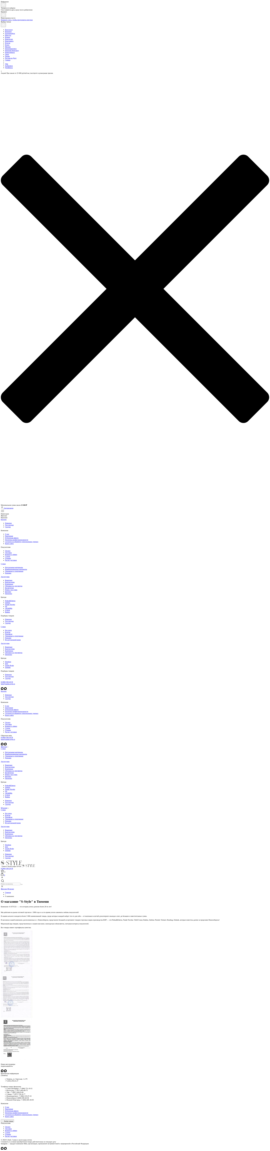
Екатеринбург (10, 33)
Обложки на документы (13, 586)
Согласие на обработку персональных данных (21, 542)
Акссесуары (5, 577)
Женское (4, 747)
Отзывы (8, 558)
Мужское (4, 808)
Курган (7, 43)
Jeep (6, 664)
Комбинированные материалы (16, 569)
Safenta (7, 603)
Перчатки (8, 593)
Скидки (8, 527)
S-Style (7, 610)
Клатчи (7, 632)
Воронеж (8, 31)
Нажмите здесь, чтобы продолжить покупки (17, 20)
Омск (7, 54)
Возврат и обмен (11, 554)
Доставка (8, 553)
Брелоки (8, 592)
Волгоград (9, 30)
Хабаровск (9, 66)
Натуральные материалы (14, 567)
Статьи (7, 556)
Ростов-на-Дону (11, 58)
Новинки (8, 523)
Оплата (7, 551)
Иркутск (8, 35)
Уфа (6, 64)
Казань (7, 37)
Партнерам (9, 536)
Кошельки (8, 580)
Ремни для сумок (11, 590)
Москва (8, 47)
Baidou (7, 612)
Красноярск (9, 41)
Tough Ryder (9, 665)
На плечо (8, 630)
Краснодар (9, 39)
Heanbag (8, 662)
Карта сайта (9, 543)
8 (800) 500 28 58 (7, 682)
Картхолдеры (10, 582)
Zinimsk (8, 667)
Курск (7, 45)
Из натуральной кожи (13, 640)
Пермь (7, 56)
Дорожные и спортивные (14, 571)
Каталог (4, 519)
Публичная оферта (11, 538)
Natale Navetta (10, 604)
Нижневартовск (11, 49)
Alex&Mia (8, 608)
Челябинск (9, 68)
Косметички (9, 588)
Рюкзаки (8, 573)
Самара (7, 60)
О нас (7, 534)
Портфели (8, 634)
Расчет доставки (11, 560)
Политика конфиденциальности (16, 540)
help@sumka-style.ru (8, 684)
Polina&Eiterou (10, 601)
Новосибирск (10, 52)
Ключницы (9, 584)
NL (6, 606)
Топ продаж (9, 525)
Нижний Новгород (12, 50)
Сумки (3, 564)
